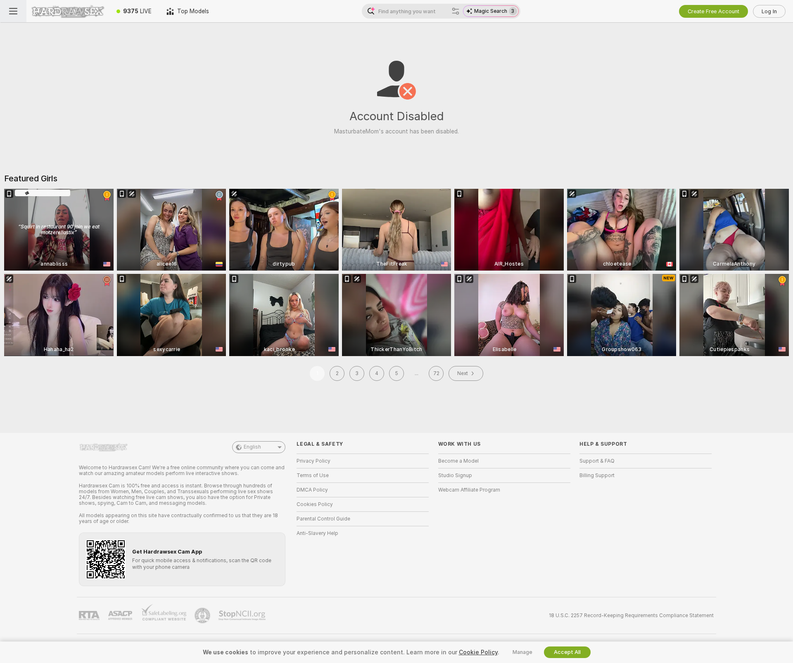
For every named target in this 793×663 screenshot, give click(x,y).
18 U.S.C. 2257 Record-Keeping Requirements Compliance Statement (631, 615)
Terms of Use (313, 475)
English (252, 447)
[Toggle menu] (13, 11)
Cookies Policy (315, 504)
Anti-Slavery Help (317, 533)
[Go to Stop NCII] (242, 615)
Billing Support (597, 475)
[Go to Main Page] (67, 11)
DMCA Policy (312, 490)
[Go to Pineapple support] (203, 615)
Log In (769, 11)
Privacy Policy (313, 461)
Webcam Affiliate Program (469, 490)
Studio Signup (455, 475)
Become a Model (458, 461)
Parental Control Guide (323, 519)
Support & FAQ (597, 461)
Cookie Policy (478, 652)
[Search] (455, 11)
